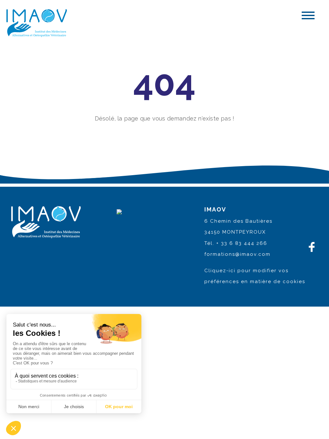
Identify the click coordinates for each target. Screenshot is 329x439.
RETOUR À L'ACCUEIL (164, 138)
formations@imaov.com (237, 254)
